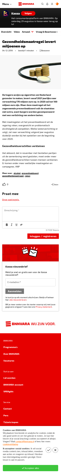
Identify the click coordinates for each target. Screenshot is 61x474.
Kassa (15, 13)
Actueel (26, 31)
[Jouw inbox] (47, 4)
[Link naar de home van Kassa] (5, 13)
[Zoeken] (42, 4)
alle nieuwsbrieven (18, 300)
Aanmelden (15, 291)
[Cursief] (11, 225)
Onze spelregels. (10, 199)
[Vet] (7, 225)
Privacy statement (44, 307)
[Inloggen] (52, 4)
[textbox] (30, 214)
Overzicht (6, 31)
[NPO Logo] (57, 4)
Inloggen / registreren (43, 236)
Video (17, 31)
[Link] (21, 225)
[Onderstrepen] (16, 225)
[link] (17, 173)
